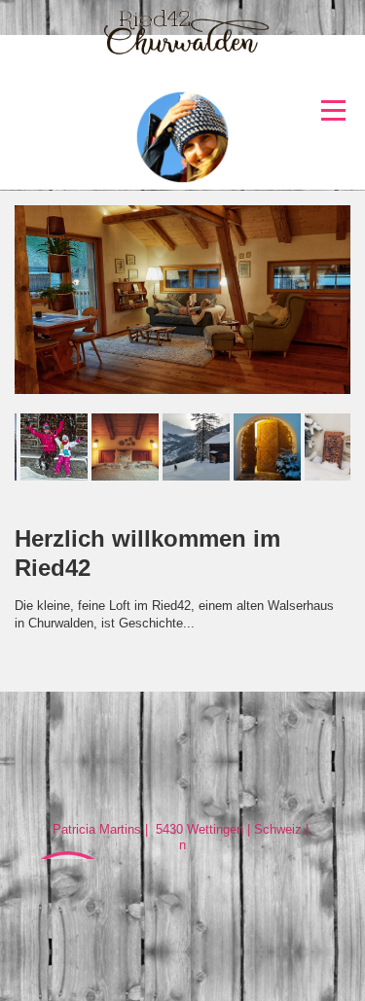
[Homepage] (182, 56)
